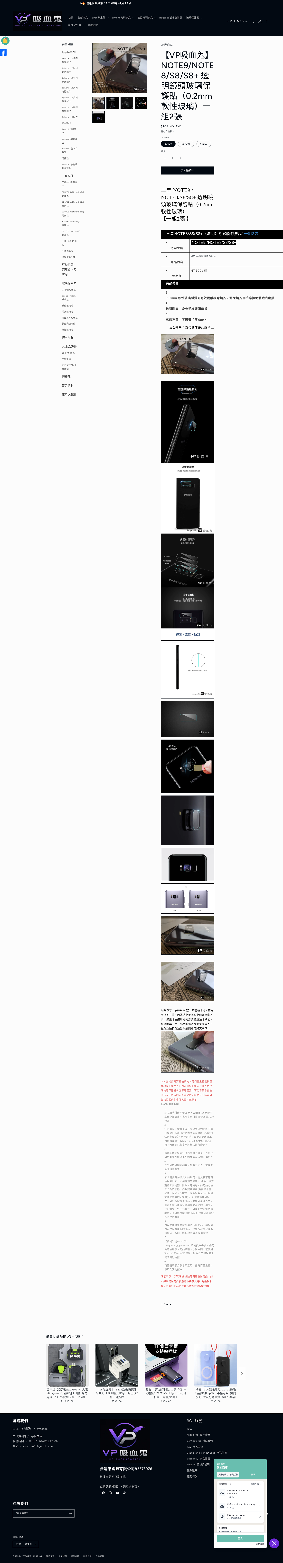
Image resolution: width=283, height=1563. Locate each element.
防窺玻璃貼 (67, 312)
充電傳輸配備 (68, 257)
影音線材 (68, 385)
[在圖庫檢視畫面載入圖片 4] (141, 103)
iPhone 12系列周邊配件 (70, 109)
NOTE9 (204, 143)
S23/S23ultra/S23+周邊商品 (71, 214)
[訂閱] (70, 1513)
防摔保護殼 (67, 251)
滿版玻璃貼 (67, 330)
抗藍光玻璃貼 (68, 324)
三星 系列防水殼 (69, 243)
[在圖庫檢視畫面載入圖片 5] (98, 117)
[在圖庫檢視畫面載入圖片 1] (98, 103)
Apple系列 (69, 52)
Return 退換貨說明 (198, 1464)
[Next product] (242, 1373)
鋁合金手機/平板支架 (69, 367)
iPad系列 (67, 123)
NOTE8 (168, 143)
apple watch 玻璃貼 (69, 298)
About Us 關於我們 (198, 1434)
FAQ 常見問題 (195, 1446)
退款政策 (75, 1556)
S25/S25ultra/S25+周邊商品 (71, 194)
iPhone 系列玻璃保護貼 (69, 166)
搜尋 (189, 1429)
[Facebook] (3, 52)
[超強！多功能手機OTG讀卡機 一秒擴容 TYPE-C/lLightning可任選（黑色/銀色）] (166, 1365)
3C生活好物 (69, 346)
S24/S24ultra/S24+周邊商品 (71, 204)
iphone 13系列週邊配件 (70, 99)
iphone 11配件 (70, 117)
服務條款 (192, 1476)
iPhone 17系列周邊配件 (70, 60)
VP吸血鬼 (27, 1556)
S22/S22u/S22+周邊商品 (71, 223)
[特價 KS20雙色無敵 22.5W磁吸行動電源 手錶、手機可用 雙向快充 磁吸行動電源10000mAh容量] (215, 1365)
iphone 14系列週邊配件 (70, 90)
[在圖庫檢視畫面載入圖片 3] (127, 103)
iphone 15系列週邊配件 (70, 80)
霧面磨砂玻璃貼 (70, 318)
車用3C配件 (69, 394)
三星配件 (68, 176)
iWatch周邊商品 (69, 131)
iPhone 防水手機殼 (69, 151)
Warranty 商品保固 (198, 1458)
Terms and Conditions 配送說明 (207, 1452)
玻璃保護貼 (69, 283)
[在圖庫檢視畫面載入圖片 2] (112, 103)
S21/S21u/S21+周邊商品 (71, 233)
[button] (100, 17)
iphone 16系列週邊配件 (70, 70)
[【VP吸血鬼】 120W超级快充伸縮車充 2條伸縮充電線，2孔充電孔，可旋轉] (116, 1365)
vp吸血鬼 (36, 1436)
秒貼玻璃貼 (67, 306)
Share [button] (167, 1304)
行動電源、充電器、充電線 (69, 269)
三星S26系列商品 (69, 184)
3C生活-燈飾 (68, 353)
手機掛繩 (66, 359)
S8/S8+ (186, 143)
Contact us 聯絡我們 (200, 1441)
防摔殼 (65, 158)
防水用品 (68, 337)
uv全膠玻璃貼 (69, 290)
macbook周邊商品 (69, 141)
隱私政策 (192, 1470)
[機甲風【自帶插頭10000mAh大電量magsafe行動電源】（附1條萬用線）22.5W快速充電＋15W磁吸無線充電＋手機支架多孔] (67, 1365)
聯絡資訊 (100, 1556)
